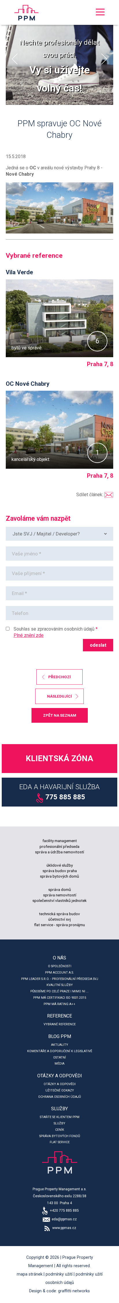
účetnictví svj (59, 919)
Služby (59, 1108)
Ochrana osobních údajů (59, 1097)
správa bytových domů (59, 876)
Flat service (60, 1142)
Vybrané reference (60, 1024)
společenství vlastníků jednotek (59, 900)
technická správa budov (59, 913)
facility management (59, 840)
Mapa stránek (29, 1274)
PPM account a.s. (59, 972)
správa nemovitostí (59, 895)
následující (59, 696)
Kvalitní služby (60, 985)
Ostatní (59, 1057)
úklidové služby (60, 865)
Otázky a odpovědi (59, 1075)
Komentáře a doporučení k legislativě (59, 1051)
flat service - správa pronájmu (59, 924)
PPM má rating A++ (59, 1004)
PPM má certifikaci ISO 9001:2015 (59, 998)
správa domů (59, 889)
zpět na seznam (59, 715)
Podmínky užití (59, 1274)
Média (59, 1063)
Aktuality (59, 1045)
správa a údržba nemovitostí (59, 852)
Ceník (59, 1130)
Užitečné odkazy (59, 1090)
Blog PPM (59, 1036)
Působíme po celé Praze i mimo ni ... (59, 991)
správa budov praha (59, 870)
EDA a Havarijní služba (59, 792)
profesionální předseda (59, 846)
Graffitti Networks (74, 1291)
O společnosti (59, 966)
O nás (59, 958)
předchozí (59, 676)
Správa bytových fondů (59, 1136)
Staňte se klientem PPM (59, 1117)
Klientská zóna (59, 758)
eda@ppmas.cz (64, 1219)
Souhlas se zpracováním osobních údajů (54, 629)
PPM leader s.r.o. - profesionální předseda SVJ (59, 979)
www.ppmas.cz (63, 1228)
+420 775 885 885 (64, 1211)
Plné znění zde (29, 635)
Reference (59, 1016)
